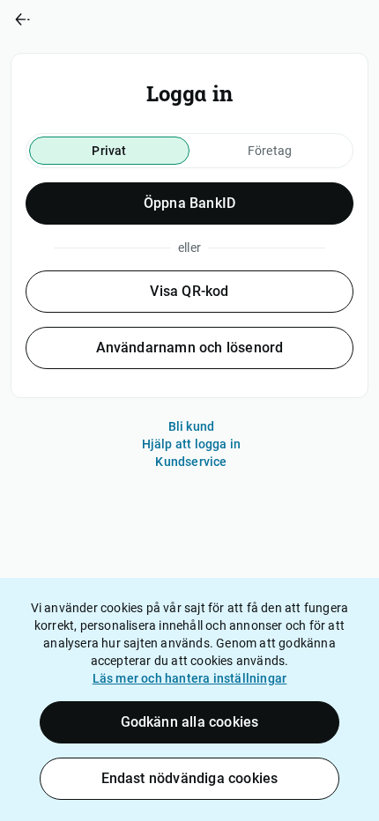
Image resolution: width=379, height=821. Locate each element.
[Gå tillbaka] (95, 19)
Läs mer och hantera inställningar (190, 678)
